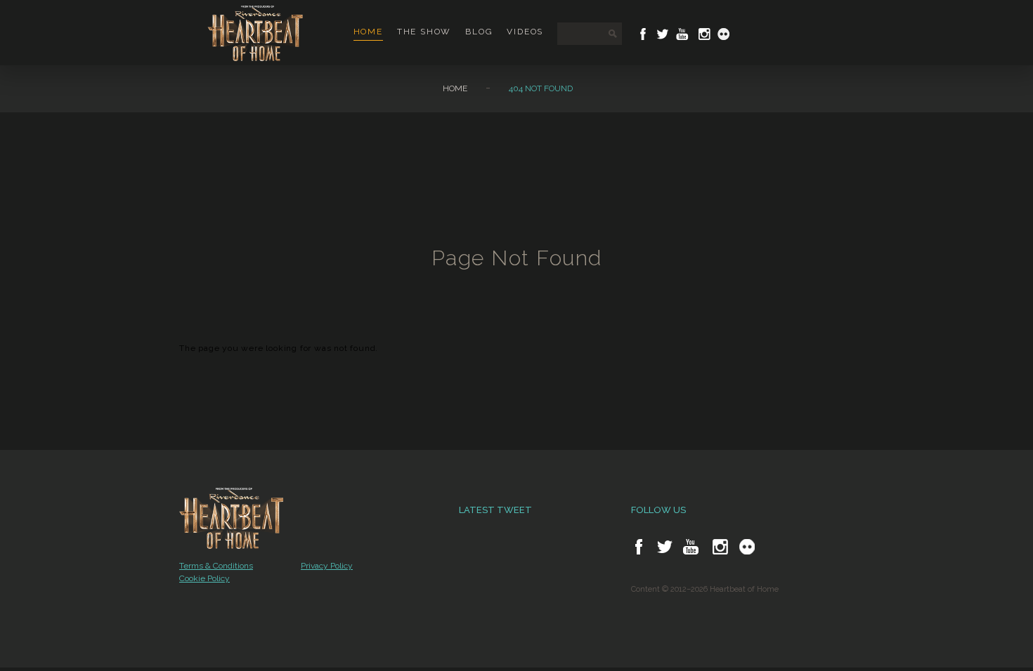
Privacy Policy (327, 566)
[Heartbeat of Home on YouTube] (691, 546)
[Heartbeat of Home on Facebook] (639, 546)
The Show (424, 31)
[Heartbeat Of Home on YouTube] (682, 34)
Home (368, 31)
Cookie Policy (204, 578)
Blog (479, 31)
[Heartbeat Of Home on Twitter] (662, 34)
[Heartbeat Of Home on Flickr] (723, 34)
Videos (525, 31)
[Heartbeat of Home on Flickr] (747, 546)
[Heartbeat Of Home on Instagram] (703, 34)
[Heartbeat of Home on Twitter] (665, 546)
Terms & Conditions (216, 566)
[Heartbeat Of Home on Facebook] (643, 34)
